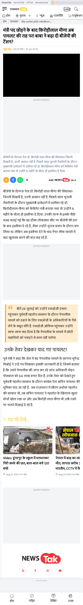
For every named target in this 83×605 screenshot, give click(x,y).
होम (8, 16)
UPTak (29, 2)
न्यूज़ (42, 16)
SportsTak (19, 2)
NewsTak (6, 2)
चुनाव (22, 16)
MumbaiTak (41, 2)
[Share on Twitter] (27, 180)
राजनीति (58, 16)
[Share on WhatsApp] (20, 180)
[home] (41, 558)
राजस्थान (14, 22)
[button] (28, 440)
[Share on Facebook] (13, 180)
